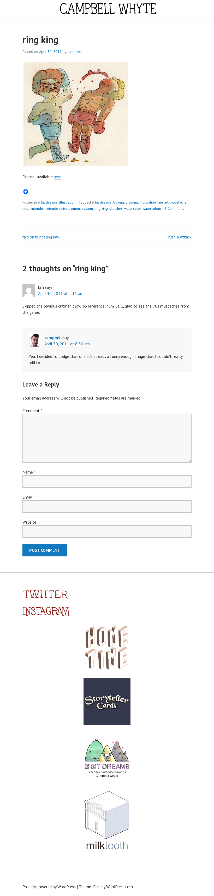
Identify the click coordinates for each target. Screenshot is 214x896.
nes (25, 208)
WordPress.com (119, 886)
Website (29, 522)
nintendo (36, 208)
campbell (74, 51)
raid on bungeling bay (40, 237)
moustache (178, 202)
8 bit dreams (48, 202)
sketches (116, 208)
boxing (118, 202)
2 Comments (174, 208)
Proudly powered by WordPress (49, 886)
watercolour (151, 208)
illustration (67, 202)
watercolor (132, 208)
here (57, 176)
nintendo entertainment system (69, 208)
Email (28, 497)
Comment (32, 410)
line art (162, 202)
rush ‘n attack (180, 237)
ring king (101, 208)
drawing (132, 202)
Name (28, 472)
